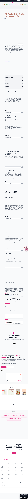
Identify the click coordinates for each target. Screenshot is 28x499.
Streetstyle (7, 4)
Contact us (2, 482)
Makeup (14, 4)
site (5, 257)
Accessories (2, 463)
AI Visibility (11, 482)
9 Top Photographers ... (5, 416)
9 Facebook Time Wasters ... (7, 415)
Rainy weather (10, 295)
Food (15, 467)
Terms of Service (3, 485)
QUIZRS (22, 296)
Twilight (23, 4)
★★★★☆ (26, 10)
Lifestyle (2, 471)
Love (8, 471)
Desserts (9, 466)
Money (22, 471)
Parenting (2, 474)
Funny (22, 467)
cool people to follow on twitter (10, 413)
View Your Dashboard (11, 367)
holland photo (19, 418)
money (2, 10)
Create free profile (4, 367)
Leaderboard (8, 380)
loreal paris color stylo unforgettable (14, 416)
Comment (6, 319)
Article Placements (21, 482)
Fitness (21, 4)
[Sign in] (27, 2)
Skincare (2, 475)
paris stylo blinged (23, 416)
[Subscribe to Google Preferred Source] (8, 323)
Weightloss (17, 4)
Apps (8, 463)
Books (15, 464)
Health (1, 470)
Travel (5, 4)
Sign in (14, 368)
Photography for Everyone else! (11, 418)
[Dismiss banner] (22, 321)
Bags (15, 463)
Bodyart (8, 464)
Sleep (9, 4)
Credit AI (15, 191)
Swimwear (22, 475)
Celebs (22, 464)
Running (16, 474)
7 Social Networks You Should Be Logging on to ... (14, 419)
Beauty (11, 4)
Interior (15, 470)
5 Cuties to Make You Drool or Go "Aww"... (18, 415)
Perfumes (9, 474)
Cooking (2, 466)
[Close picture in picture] (20, 494)
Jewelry (22, 470)
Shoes (22, 474)
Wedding (25, 4)
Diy (21, 466)
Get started (19, 380)
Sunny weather (6, 295)
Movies (3, 4)
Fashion (2, 467)
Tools (8, 478)
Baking (22, 463)
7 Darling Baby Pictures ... (19, 413)
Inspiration (9, 470)
